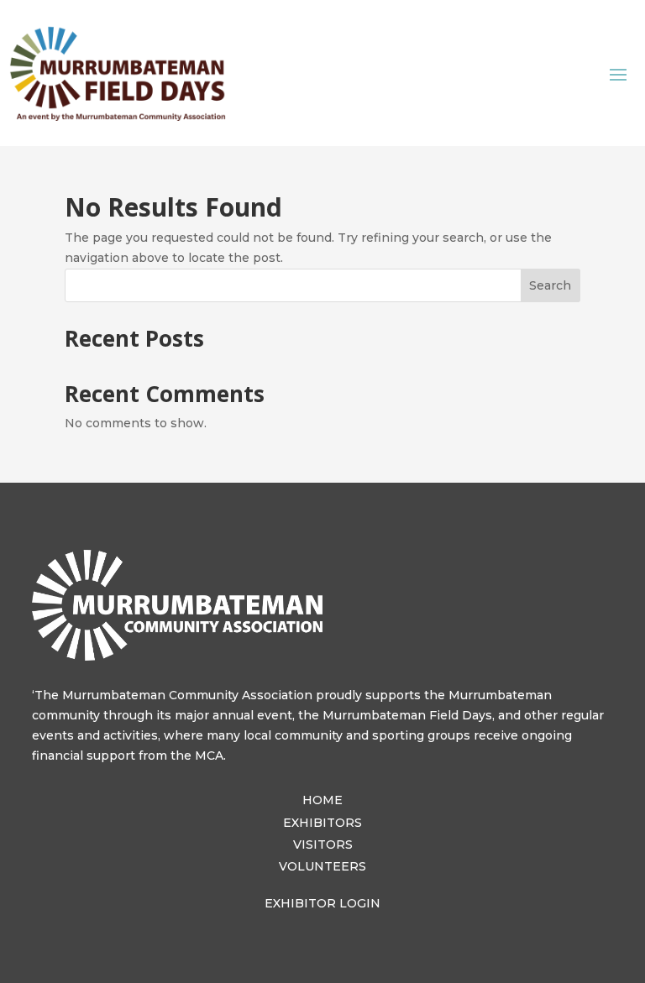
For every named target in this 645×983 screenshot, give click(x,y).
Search (550, 285)
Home (322, 800)
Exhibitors (322, 822)
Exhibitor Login (322, 903)
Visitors (323, 844)
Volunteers (322, 866)
